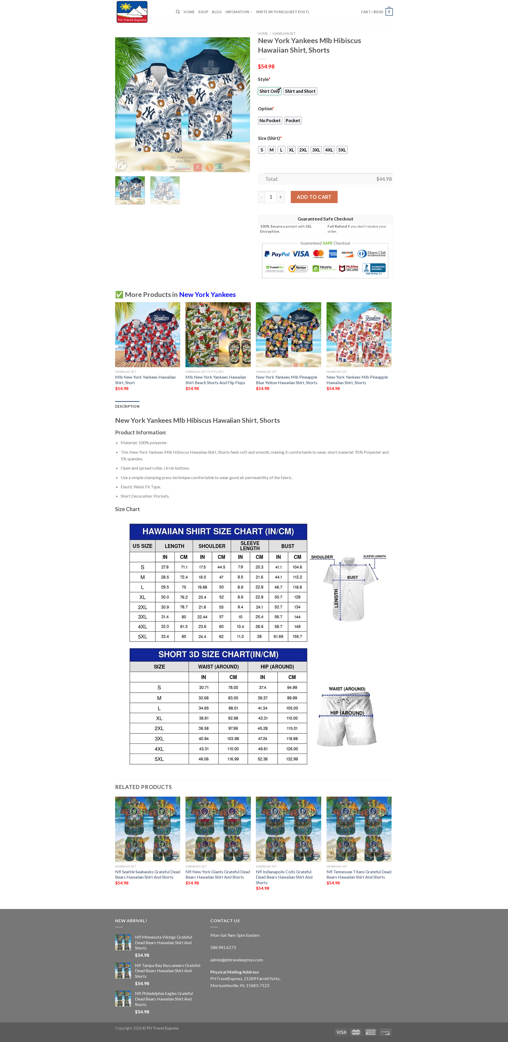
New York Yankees (207, 294)
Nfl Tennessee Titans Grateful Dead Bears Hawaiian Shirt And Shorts (358, 874)
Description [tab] (127, 406)
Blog (217, 12)
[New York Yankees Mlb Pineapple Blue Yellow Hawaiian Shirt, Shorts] (288, 335)
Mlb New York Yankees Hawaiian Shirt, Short (145, 379)
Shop (203, 12)
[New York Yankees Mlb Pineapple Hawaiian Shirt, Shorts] (359, 335)
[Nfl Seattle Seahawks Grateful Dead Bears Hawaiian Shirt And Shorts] (147, 829)
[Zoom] (122, 165)
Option (266, 108)
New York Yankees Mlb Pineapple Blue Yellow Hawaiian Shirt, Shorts (287, 379)
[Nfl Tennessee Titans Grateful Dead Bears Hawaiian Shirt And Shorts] (359, 829)
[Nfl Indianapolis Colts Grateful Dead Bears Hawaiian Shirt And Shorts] (288, 829)
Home (189, 12)
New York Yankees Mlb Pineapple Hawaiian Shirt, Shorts (357, 379)
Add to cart (314, 197)
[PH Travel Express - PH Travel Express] (141, 12)
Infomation (237, 12)
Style (264, 79)
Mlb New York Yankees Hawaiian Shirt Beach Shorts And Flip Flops (215, 379)
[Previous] (124, 104)
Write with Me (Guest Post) (282, 12)
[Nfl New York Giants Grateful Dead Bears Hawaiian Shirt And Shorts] (218, 829)
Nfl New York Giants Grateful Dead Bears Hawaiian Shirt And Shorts (217, 874)
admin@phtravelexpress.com (236, 959)
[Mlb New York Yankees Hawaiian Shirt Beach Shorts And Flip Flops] (218, 335)
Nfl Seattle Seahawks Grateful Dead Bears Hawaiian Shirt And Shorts (147, 874)
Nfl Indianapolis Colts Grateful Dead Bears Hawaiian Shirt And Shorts (284, 877)
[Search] (178, 12)
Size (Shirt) (270, 138)
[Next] (241, 104)
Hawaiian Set (284, 33)
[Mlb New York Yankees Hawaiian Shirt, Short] (147, 335)
